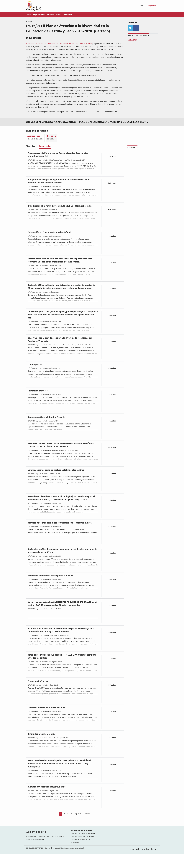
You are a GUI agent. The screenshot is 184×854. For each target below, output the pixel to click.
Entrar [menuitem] (142, 6)
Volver (29, 21)
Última (87, 814)
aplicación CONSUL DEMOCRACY (49, 837)
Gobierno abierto (36, 831)
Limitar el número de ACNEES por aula (46, 707)
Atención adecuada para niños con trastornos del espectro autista (60, 522)
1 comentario (43, 160)
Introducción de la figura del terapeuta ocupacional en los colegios (60, 205)
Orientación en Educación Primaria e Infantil (49, 232)
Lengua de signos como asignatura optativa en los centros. (56, 470)
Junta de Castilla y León (143, 849)
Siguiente (78, 814)
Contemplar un (35, 364)
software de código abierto (35, 840)
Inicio (28, 14)
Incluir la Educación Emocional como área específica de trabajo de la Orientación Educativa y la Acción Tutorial (61, 630)
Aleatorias (30, 146)
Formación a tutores (37, 390)
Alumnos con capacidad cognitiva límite (47, 786)
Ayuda (59, 14)
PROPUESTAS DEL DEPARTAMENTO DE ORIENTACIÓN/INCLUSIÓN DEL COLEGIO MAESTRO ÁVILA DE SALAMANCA (61, 445)
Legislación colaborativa (43, 14)
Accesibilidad (79, 848)
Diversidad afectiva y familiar (42, 734)
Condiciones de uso (67, 848)
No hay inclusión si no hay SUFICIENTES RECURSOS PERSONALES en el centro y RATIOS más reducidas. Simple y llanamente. (62, 604)
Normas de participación (81, 830)
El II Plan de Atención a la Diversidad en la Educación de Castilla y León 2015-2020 (59, 43)
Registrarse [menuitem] (152, 6)
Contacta (68, 14)
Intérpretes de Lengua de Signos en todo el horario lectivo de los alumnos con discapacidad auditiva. (59, 181)
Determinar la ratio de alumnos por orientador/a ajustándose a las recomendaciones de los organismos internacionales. (60, 260)
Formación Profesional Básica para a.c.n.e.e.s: (50, 575)
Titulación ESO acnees (38, 681)
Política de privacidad (52, 848)
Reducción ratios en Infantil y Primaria (46, 417)
